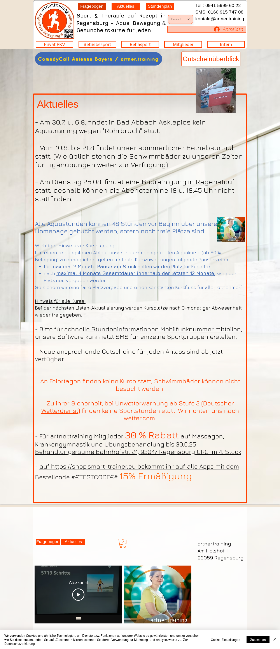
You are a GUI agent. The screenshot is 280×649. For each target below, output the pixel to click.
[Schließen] (274, 639)
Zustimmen (258, 639)
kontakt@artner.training (219, 18)
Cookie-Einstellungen (225, 639)
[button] (122, 543)
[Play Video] (78, 594)
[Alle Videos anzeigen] (78, 619)
